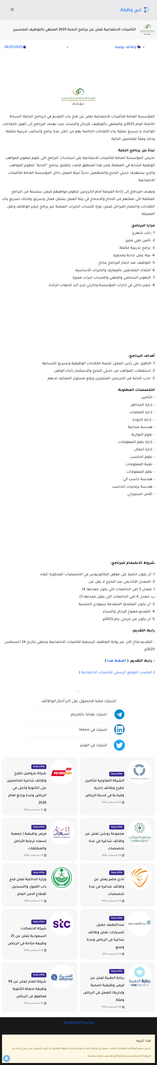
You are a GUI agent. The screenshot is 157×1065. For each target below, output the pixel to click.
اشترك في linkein (93, 730)
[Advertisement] (78, 68)
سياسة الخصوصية (79, 1023)
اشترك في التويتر (93, 746)
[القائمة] (12, 10)
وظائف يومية (126, 47)
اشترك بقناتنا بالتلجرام (89, 715)
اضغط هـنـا (116, 661)
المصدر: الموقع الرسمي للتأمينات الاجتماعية (116, 673)
